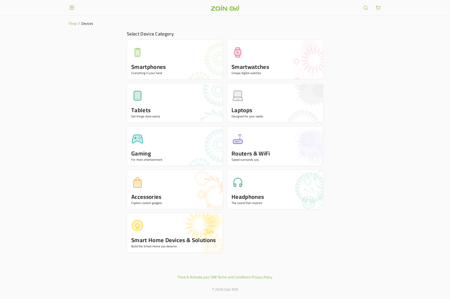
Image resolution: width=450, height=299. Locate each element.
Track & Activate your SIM (197, 277)
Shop (73, 23)
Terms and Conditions (234, 277)
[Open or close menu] (72, 7)
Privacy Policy (262, 277)
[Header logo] (225, 8)
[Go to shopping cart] (378, 8)
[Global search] (365, 8)
